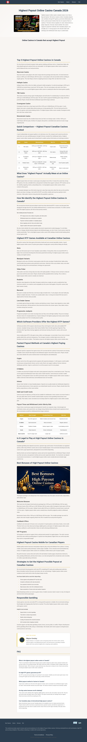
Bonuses (74, 2)
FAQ (79, 2)
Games (67, 2)
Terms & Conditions (39, 735)
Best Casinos (61, 2)
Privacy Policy (49, 735)
